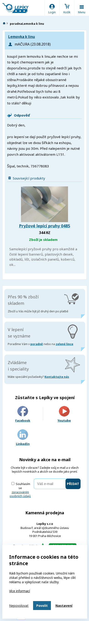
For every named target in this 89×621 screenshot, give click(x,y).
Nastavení (63, 605)
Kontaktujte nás (56, 377)
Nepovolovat (19, 605)
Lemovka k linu (21, 36)
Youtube (64, 420)
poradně (36, 344)
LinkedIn (23, 444)
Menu (81, 12)
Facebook (22, 420)
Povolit (42, 605)
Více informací (19, 591)
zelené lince (64, 344)
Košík (66, 12)
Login (52, 12)
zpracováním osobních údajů (20, 494)
